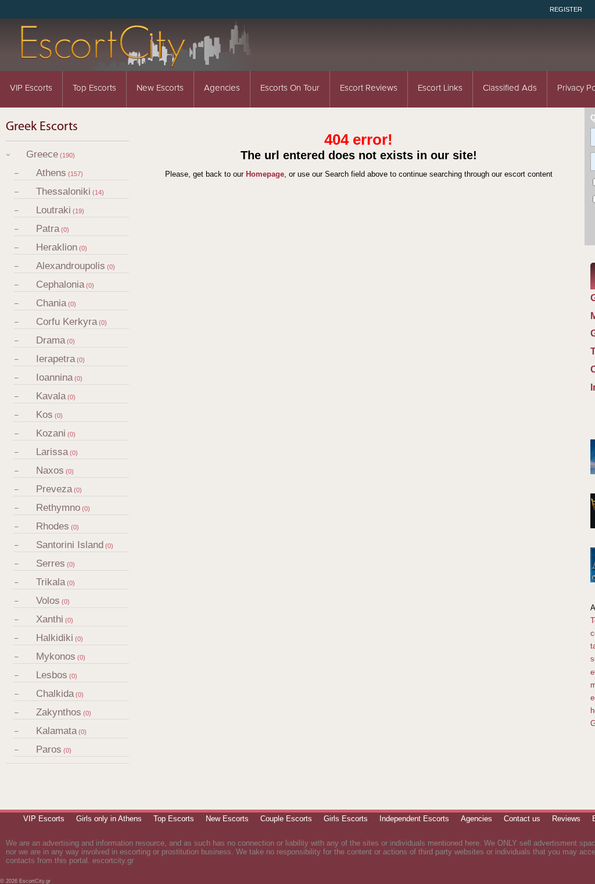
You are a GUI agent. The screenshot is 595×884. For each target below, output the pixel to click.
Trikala (50, 582)
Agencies (222, 88)
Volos (48, 600)
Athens (51, 172)
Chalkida (55, 693)
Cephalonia (60, 284)
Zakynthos (58, 712)
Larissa (52, 451)
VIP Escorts (31, 88)
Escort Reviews (368, 88)
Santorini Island (69, 544)
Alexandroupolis (70, 265)
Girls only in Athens (109, 818)
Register (566, 9)
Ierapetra (55, 358)
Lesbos (51, 675)
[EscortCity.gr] (136, 63)
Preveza (54, 489)
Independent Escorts (414, 818)
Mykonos (56, 656)
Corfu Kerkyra (66, 321)
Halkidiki (54, 637)
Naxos (50, 470)
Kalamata (56, 730)
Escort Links (440, 88)
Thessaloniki (63, 191)
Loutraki (53, 210)
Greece (42, 154)
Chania (51, 303)
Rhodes (52, 526)
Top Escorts (94, 88)
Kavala (51, 396)
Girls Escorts (346, 818)
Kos (44, 414)
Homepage (265, 174)
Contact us (522, 818)
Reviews (566, 818)
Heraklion (56, 247)
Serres (50, 563)
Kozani (51, 433)
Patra (47, 228)
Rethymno (58, 507)
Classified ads (510, 88)
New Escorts (160, 88)
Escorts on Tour (290, 88)
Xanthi (49, 619)
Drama (50, 340)
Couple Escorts (286, 818)
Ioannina (54, 377)
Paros (49, 749)
